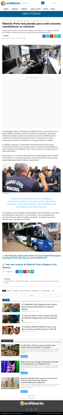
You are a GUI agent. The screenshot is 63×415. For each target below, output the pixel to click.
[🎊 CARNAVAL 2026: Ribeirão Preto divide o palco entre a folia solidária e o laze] (11, 307)
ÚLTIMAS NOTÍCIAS (7, 341)
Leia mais (24, 356)
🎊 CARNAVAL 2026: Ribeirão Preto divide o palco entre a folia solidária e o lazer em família (39, 306)
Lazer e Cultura (31, 13)
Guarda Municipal (35, 290)
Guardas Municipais (45, 290)
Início (3, 20)
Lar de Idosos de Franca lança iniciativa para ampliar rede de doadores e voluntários (38, 346)
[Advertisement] (31, 103)
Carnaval (9, 290)
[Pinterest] (51, 36)
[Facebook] (44, 36)
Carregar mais (31, 395)
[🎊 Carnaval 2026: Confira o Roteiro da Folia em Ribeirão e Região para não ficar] (11, 319)
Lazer (53, 290)
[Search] (43, 2)
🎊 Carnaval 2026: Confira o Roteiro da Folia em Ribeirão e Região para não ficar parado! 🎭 (39, 318)
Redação (6, 35)
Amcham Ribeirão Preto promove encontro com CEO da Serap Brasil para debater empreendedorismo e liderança (39, 380)
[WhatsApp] (55, 36)
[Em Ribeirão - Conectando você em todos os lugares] (10, 3)
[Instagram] (31, 409)
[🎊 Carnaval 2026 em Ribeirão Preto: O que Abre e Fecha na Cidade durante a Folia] (11, 330)
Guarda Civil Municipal (25, 290)
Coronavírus (15, 290)
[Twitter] (47, 36)
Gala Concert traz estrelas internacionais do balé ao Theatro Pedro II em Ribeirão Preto (39, 362)
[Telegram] (59, 36)
